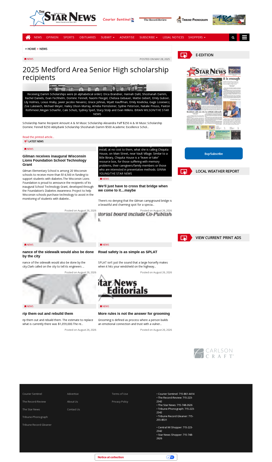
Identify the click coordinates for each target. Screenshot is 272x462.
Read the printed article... (38, 137)
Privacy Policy (120, 401)
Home (31, 49)
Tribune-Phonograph (35, 417)
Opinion (52, 37)
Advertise (126, 37)
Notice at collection (111, 457)
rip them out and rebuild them (48, 314)
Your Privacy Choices (147, 457)
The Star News (31, 409)
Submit (106, 37)
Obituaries (87, 37)
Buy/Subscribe (213, 154)
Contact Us (73, 409)
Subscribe (147, 37)
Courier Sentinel (32, 394)
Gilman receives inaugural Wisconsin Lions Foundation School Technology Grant (54, 160)
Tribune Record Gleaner (37, 424)
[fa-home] (27, 37)
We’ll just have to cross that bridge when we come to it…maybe (133, 188)
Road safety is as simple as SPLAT (127, 252)
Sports (68, 37)
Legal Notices (173, 37)
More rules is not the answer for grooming (134, 314)
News (38, 37)
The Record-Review (34, 401)
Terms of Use (120, 394)
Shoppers (196, 37)
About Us (72, 401)
